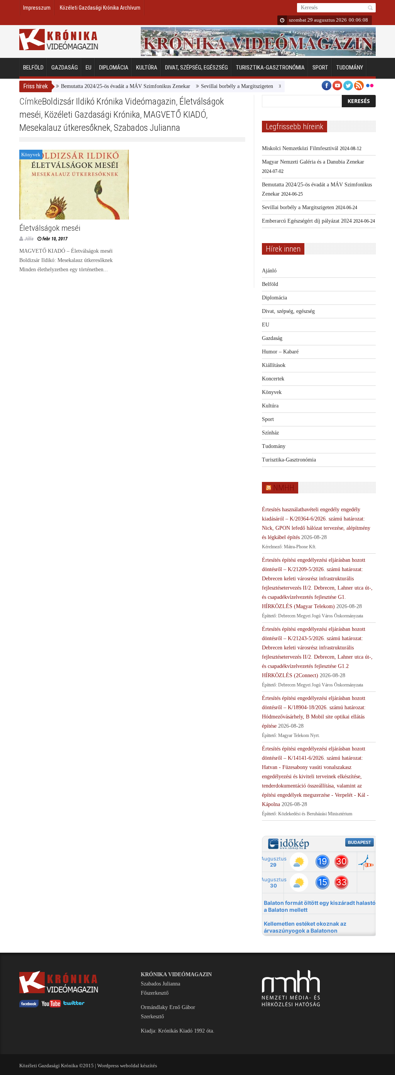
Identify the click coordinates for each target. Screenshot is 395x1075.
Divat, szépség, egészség (196, 67)
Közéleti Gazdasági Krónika (92, 114)
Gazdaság (64, 67)
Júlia (29, 239)
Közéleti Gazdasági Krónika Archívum (100, 8)
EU (88, 67)
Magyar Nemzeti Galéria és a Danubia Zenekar (313, 162)
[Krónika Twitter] (74, 1006)
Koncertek (273, 379)
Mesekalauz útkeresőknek (64, 127)
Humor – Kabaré (280, 352)
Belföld (33, 67)
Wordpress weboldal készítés (127, 1065)
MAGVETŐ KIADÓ (174, 114)
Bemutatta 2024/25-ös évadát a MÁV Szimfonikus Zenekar (112, 86)
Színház (270, 433)
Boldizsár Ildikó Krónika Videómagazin (109, 101)
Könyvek (31, 154)
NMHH (283, 487)
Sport (320, 67)
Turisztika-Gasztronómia (270, 67)
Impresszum (37, 8)
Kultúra (146, 67)
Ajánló (269, 271)
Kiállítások (273, 365)
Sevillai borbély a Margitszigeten (224, 86)
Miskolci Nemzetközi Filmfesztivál (300, 148)
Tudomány (349, 67)
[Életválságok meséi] (74, 185)
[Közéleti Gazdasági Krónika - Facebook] (29, 1006)
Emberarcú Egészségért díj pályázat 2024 (307, 221)
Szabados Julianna (147, 127)
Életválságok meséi (49, 228)
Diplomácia (113, 67)
